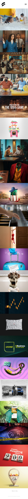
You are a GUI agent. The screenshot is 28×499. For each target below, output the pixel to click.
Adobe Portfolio (16, 496)
